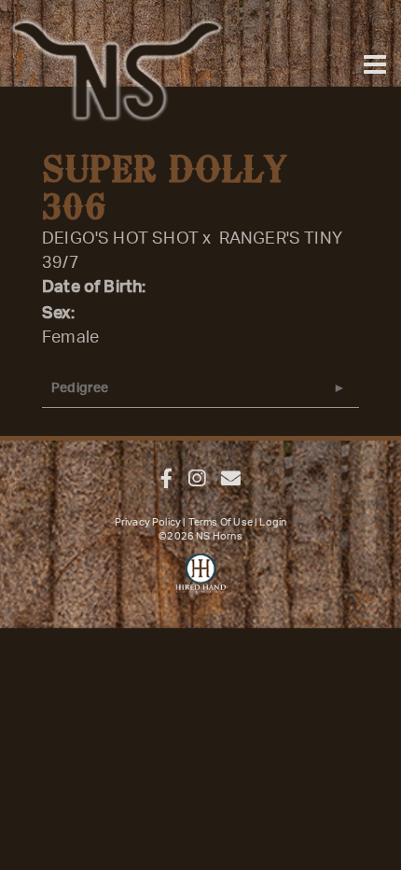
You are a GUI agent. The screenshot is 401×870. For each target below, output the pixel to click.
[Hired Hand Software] (201, 582)
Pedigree (79, 388)
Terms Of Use (220, 522)
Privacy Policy (148, 522)
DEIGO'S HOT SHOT (120, 239)
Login (272, 522)
